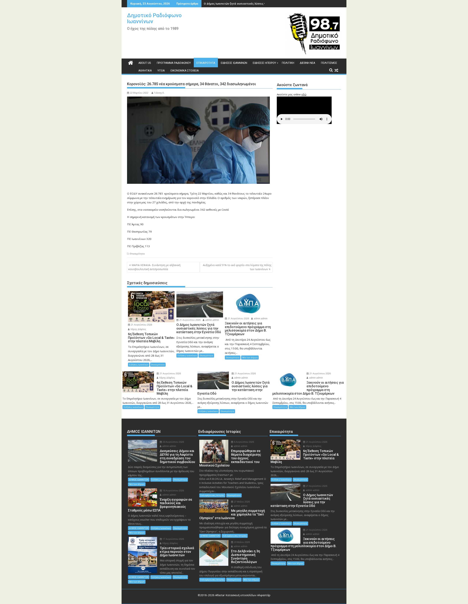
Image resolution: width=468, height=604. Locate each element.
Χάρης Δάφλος (138, 329)
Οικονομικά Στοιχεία (184, 70)
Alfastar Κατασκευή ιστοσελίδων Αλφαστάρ (242, 595)
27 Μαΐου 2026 (241, 501)
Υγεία (161, 70)
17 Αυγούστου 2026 (173, 539)
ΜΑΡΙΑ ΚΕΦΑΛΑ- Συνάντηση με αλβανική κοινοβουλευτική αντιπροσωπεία (154, 267)
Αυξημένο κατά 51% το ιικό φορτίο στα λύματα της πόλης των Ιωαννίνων (237, 267)
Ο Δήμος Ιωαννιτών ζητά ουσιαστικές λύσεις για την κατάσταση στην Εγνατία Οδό (259, 3)
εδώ (303, 94)
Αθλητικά (145, 70)
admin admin (212, 319)
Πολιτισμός (329, 63)
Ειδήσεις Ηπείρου (264, 63)
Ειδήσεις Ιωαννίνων (234, 63)
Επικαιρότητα (206, 63)
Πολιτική (288, 63)
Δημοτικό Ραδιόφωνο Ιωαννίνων (154, 18)
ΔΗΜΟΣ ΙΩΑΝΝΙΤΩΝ (138, 479)
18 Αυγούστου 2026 (173, 490)
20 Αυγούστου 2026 (173, 441)
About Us (144, 63)
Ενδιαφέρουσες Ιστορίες (212, 495)
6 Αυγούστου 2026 (243, 441)
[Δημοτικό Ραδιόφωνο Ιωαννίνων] (130, 62)
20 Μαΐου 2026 (241, 542)
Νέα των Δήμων (250, 357)
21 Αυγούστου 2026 (141, 324)
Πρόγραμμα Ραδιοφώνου (174, 63)
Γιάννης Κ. (159, 92)
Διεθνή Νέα (307, 63)
